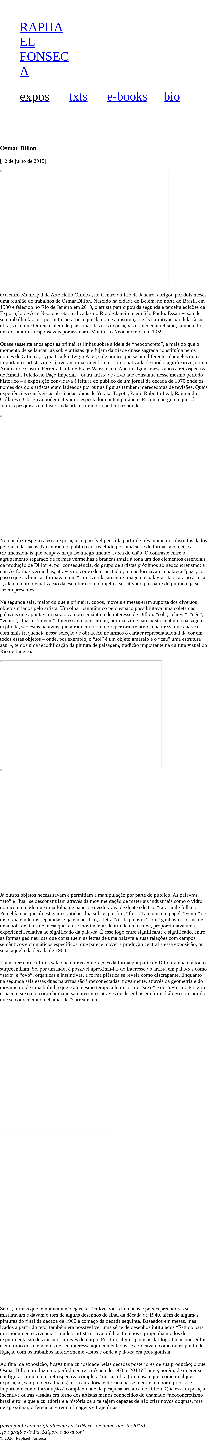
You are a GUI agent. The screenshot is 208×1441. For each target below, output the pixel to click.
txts (78, 96)
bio (172, 96)
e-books (127, 96)
